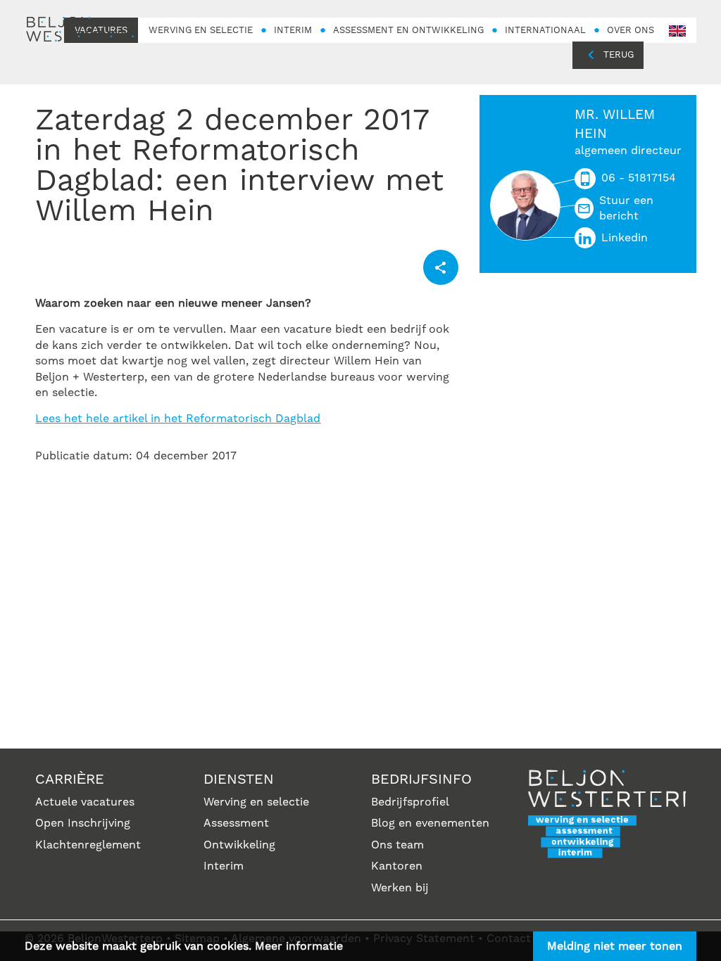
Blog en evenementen (430, 823)
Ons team (397, 845)
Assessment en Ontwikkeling (408, 30)
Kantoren (396, 866)
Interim (293, 30)
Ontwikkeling (239, 845)
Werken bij (400, 888)
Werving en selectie (256, 802)
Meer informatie (299, 946)
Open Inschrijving (82, 823)
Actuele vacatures (84, 802)
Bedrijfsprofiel (410, 802)
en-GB (677, 31)
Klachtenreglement (88, 845)
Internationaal (545, 30)
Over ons (630, 30)
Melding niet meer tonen (614, 946)
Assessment (236, 823)
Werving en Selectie (201, 30)
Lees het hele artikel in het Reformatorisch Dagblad (177, 419)
